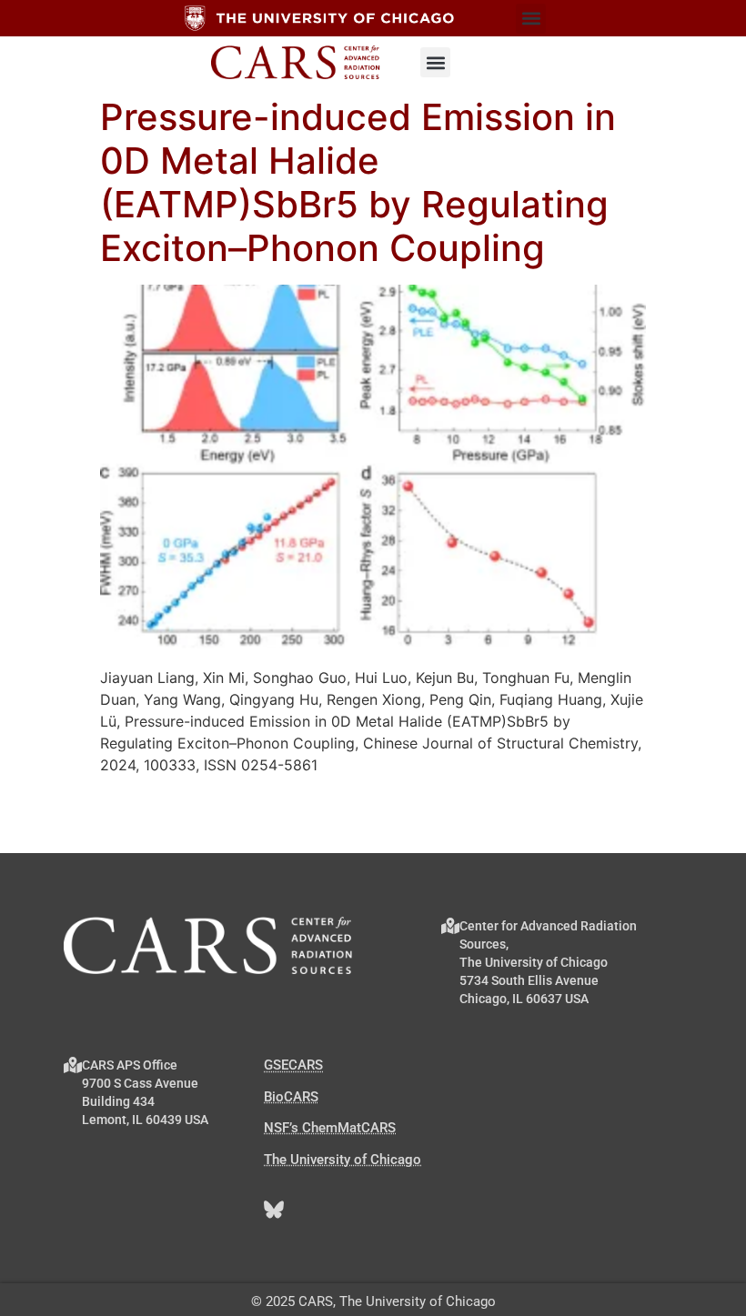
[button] (531, 19)
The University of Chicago (342, 1159)
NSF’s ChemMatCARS (330, 1128)
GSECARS (293, 1065)
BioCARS (291, 1097)
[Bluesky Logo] (274, 1210)
